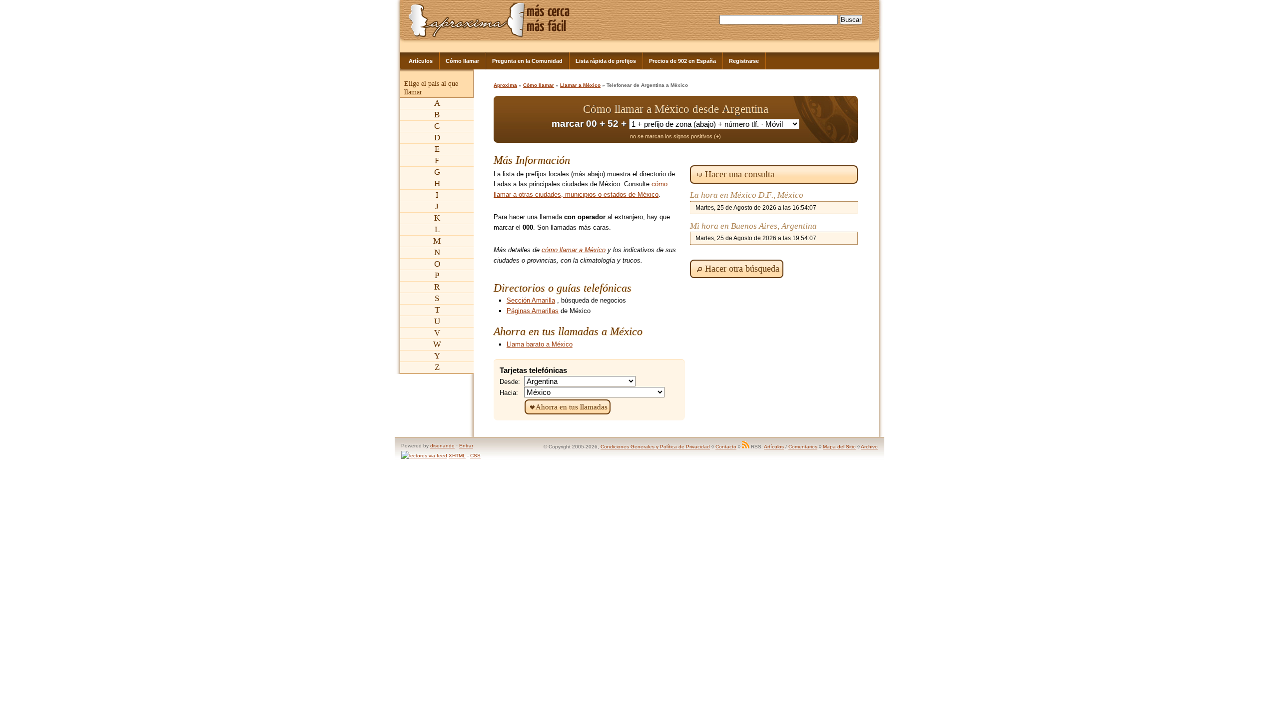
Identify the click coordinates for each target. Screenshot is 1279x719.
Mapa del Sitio (839, 446)
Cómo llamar (462, 61)
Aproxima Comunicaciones (467, 19)
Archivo (869, 446)
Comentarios (802, 446)
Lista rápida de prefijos (606, 61)
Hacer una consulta (739, 174)
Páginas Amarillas (533, 311)
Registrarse (744, 61)
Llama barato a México (540, 344)
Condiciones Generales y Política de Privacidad (655, 446)
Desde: (510, 381)
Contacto (725, 446)
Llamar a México (580, 85)
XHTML (457, 455)
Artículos (421, 61)
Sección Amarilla (531, 300)
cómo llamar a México (574, 250)
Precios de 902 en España (682, 61)
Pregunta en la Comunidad (527, 61)
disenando (442, 445)
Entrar (466, 445)
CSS (475, 455)
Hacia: (509, 392)
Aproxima (505, 85)
